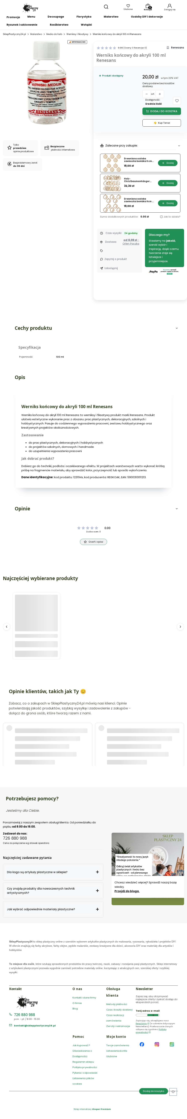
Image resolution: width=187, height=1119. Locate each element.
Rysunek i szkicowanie (22, 25)
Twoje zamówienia (117, 1045)
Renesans (177, 47)
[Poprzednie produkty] (6, 627)
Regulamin (141, 1023)
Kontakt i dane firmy (84, 997)
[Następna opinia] (180, 737)
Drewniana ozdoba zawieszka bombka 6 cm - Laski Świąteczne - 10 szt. (139, 160)
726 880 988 (24, 1014)
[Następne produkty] (180, 627)
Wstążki (86, 25)
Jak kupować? (81, 1045)
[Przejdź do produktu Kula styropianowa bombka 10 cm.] (36, 616)
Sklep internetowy (92, 1109)
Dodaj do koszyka (163, 111)
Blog (75, 1008)
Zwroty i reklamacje (118, 1026)
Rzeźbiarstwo (59, 25)
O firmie (77, 1003)
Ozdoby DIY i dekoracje (147, 16)
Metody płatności (116, 1004)
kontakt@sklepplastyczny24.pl (35, 1025)
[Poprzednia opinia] (6, 737)
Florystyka (84, 16)
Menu (31, 16)
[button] (177, 101)
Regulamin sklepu (83, 1062)
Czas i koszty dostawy (119, 1009)
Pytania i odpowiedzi (85, 1073)
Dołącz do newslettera (152, 1015)
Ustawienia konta (116, 1051)
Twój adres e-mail (148, 1010)
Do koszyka (36, 654)
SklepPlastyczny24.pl (14, 34)
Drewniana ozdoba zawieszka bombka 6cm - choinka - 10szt (138, 200)
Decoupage (56, 16)
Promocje (13, 17)
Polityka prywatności (84, 1067)
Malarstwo (111, 16)
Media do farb (54, 34)
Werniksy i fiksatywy (77, 34)
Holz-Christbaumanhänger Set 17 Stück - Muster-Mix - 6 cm (138, 180)
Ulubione (111, 1056)
